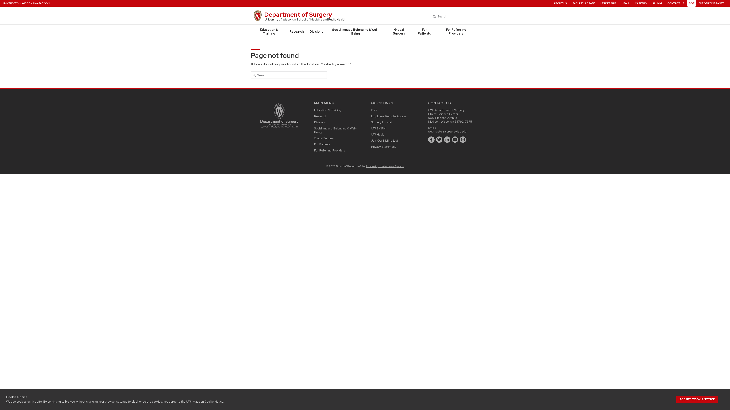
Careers (641, 3)
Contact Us (675, 3)
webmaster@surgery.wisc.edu (447, 131)
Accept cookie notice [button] (697, 399)
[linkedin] (447, 139)
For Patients (424, 31)
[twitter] (439, 139)
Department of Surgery (298, 14)
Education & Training (269, 31)
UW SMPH (378, 128)
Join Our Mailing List (384, 141)
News (625, 3)
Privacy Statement (383, 147)
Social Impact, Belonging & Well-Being (355, 31)
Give (691, 3)
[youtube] (455, 139)
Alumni (657, 3)
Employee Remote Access (389, 116)
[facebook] (431, 139)
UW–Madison (26, 3)
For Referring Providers (456, 31)
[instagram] (463, 139)
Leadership (608, 3)
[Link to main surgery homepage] (279, 128)
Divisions (316, 32)
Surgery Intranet (711, 3)
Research (297, 32)
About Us (560, 3)
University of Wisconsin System (385, 166)
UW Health (378, 134)
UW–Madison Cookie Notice (204, 402)
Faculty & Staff (584, 3)
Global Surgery (399, 31)
